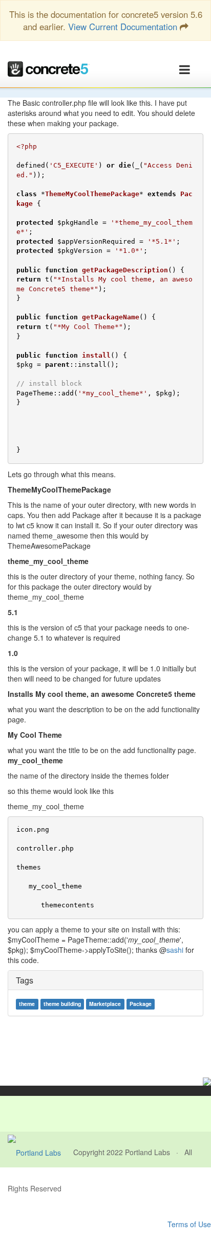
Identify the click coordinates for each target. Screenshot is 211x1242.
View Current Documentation (122, 26)
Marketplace (105, 1003)
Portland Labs (147, 1152)
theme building (62, 1003)
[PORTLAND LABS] (40, 1152)
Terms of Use (189, 1224)
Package (141, 1003)
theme (27, 1003)
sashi (174, 950)
